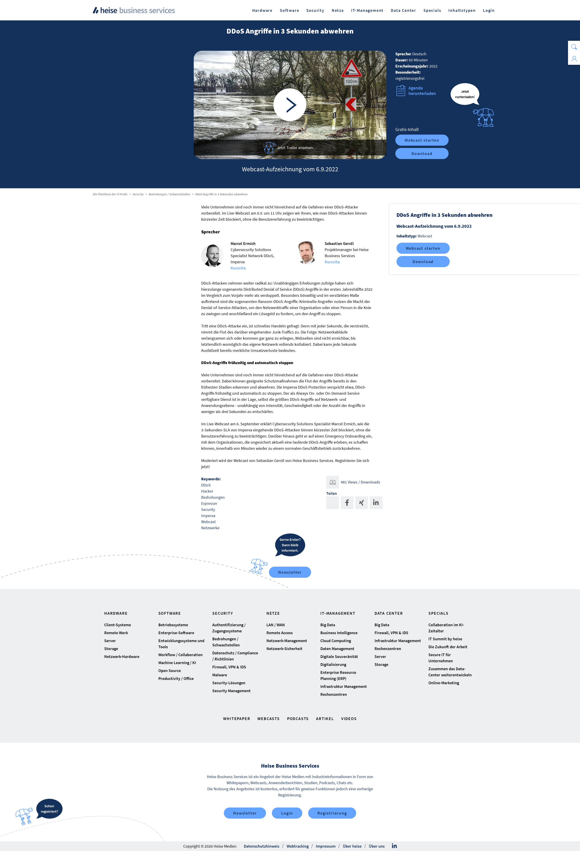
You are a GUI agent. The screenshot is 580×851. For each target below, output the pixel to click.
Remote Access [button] (279, 632)
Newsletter (290, 572)
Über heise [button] (352, 846)
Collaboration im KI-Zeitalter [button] (446, 627)
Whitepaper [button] (236, 718)
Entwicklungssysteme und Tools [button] (181, 643)
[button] (574, 47)
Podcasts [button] (298, 718)
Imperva (208, 515)
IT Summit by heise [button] (445, 638)
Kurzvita (238, 268)
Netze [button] (338, 10)
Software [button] (289, 10)
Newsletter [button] (245, 813)
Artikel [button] (325, 718)
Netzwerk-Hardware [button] (121, 656)
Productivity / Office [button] (176, 678)
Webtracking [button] (298, 846)
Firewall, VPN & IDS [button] (229, 667)
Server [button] (110, 640)
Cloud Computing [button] (335, 640)
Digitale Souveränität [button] (339, 656)
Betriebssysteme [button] (173, 624)
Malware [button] (219, 674)
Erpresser (209, 503)
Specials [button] (432, 10)
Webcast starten (422, 140)
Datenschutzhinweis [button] (261, 846)
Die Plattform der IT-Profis (110, 194)
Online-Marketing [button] (443, 682)
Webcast (208, 521)
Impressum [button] (326, 846)
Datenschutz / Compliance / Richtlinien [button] (235, 656)
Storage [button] (111, 648)
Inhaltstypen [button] (462, 10)
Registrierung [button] (332, 813)
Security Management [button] (231, 690)
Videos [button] (349, 718)
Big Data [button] (327, 624)
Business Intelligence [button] (339, 632)
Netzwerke (210, 527)
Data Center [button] (403, 10)
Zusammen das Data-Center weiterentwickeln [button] (450, 671)
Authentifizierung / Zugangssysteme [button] (229, 627)
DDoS (206, 485)
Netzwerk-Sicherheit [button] (284, 648)
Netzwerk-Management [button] (286, 640)
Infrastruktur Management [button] (343, 686)
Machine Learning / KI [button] (177, 662)
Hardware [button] (262, 10)
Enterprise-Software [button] (176, 632)
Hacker (207, 491)
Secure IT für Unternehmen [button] (440, 657)
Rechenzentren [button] (333, 694)
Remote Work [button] (116, 632)
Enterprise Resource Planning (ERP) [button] (338, 675)
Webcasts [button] (268, 718)
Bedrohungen (213, 497)
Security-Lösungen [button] (228, 682)
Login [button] (489, 10)
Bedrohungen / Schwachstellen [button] (226, 642)
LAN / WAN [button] (275, 624)
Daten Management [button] (337, 648)
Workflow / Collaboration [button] (180, 654)
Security (138, 194)
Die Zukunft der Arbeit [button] (447, 646)
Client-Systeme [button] (117, 624)
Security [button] (315, 10)
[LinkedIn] (394, 846)
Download (421, 153)
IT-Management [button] (367, 10)
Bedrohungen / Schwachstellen (169, 194)
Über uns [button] (377, 846)
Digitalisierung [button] (333, 664)
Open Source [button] (169, 670)
